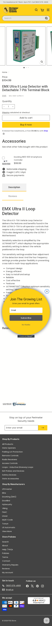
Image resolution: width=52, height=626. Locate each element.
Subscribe (26, 317)
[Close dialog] (47, 291)
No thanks (26, 325)
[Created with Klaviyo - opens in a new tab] (26, 336)
